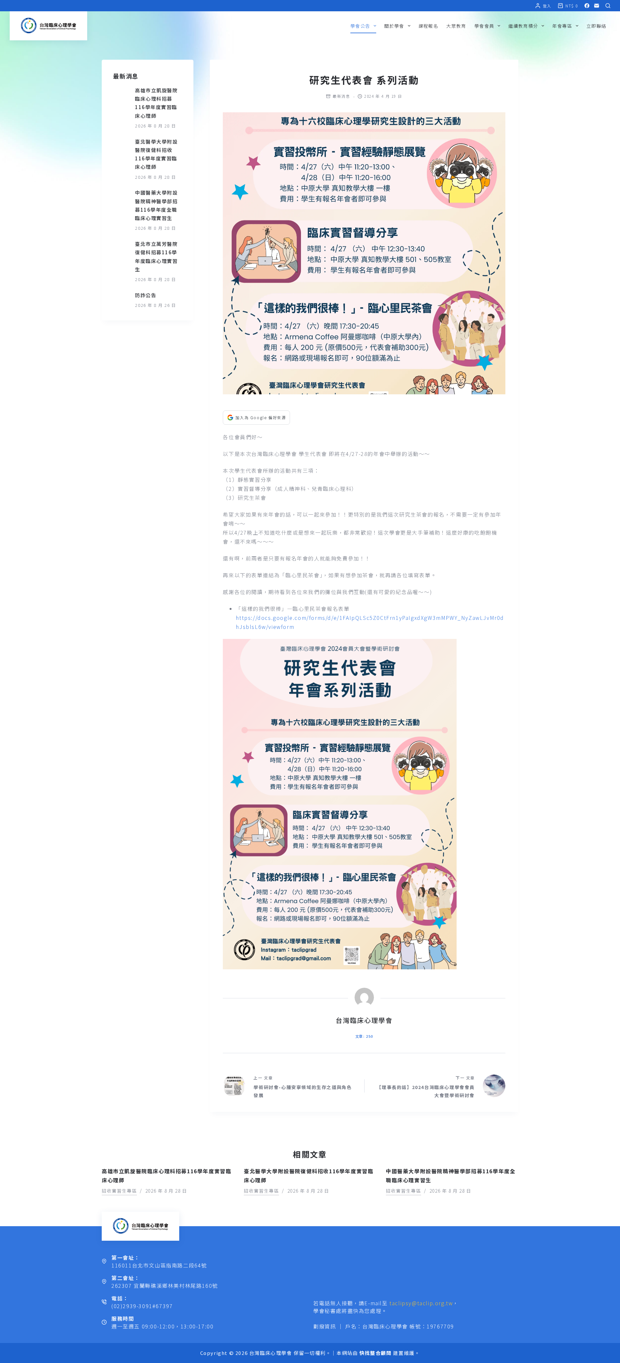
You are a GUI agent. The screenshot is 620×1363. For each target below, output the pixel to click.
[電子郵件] (596, 5)
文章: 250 (364, 1036)
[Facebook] (586, 5)
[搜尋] (607, 5)
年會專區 (562, 26)
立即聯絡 (596, 26)
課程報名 (428, 26)
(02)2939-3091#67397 (142, 1306)
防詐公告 (145, 295)
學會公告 (360, 26)
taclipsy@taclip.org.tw (421, 1303)
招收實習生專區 (119, 1190)
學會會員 (484, 26)
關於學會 (394, 26)
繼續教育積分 (523, 26)
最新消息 (341, 96)
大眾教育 (456, 26)
